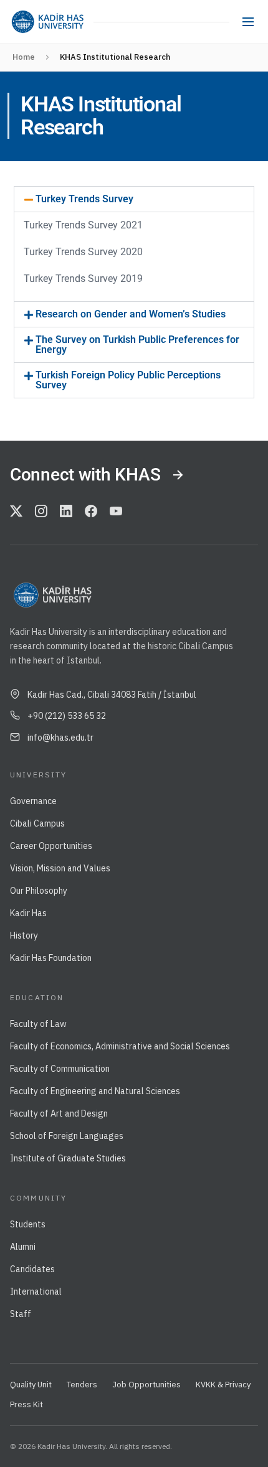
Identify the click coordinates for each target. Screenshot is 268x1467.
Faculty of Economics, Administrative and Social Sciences (120, 1046)
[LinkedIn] (66, 512)
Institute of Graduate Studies (68, 1158)
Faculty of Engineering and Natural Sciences (95, 1091)
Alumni (23, 1246)
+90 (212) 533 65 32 (66, 715)
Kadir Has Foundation (51, 957)
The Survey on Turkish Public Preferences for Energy (137, 344)
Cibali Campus (37, 823)
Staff (20, 1313)
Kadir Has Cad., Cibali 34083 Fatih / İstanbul (111, 694)
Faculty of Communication (60, 1068)
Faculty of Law (38, 1023)
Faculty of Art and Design (59, 1113)
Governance (33, 801)
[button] (134, 199)
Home (23, 57)
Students (27, 1224)
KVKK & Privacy (223, 1384)
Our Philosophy (38, 890)
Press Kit (26, 1404)
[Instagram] (41, 512)
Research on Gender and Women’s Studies (131, 314)
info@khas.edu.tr (60, 737)
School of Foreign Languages (66, 1135)
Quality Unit (31, 1384)
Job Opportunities (146, 1384)
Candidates (32, 1269)
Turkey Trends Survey (84, 199)
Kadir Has (28, 913)
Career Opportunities (51, 845)
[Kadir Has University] (47, 22)
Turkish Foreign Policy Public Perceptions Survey (128, 380)
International (36, 1291)
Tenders (82, 1384)
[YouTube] (116, 512)
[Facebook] (91, 512)
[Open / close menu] (248, 22)
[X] (16, 512)
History (24, 935)
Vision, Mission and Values (60, 868)
